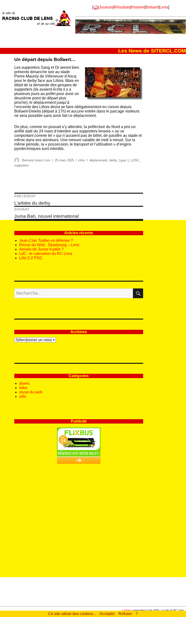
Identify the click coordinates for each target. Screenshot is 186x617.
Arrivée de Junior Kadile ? (41, 249)
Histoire (137, 7)
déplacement (98, 160)
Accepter (107, 614)
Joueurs (106, 7)
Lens (164, 7)
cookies (126, 610)
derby (113, 160)
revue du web (30, 392)
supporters (21, 165)
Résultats (122, 7)
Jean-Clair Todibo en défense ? (46, 240)
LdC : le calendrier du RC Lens (45, 254)
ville (22, 396)
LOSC (135, 160)
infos (81, 160)
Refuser (125, 614)
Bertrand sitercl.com (36, 160)
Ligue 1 (124, 160)
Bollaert (152, 7)
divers (24, 383)
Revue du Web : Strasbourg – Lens (49, 245)
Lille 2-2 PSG (30, 258)
